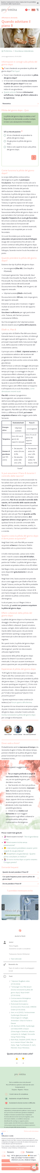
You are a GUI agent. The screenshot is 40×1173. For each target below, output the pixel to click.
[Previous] (3, 907)
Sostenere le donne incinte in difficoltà (22, 1103)
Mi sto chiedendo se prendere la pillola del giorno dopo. (19, 136)
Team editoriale (16, 959)
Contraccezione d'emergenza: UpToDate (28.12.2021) (21, 1000)
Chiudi (38, 3)
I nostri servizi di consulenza (18, 1094)
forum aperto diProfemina (22, 702)
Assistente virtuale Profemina (19, 1099)
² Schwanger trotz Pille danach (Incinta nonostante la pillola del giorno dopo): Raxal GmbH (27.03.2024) (22, 991)
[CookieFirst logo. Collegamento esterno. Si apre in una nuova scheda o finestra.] (2, 1134)
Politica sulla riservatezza (31, 1131)
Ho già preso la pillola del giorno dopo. (19, 142)
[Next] (36, 907)
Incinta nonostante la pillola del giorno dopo (18, 715)
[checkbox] (4, 1152)
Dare (33, 10)
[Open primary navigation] (37, 9)
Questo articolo (10, 92)
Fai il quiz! (16, 71)
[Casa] (9, 10)
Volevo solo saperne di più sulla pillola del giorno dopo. (21, 148)
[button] (5, 1131)
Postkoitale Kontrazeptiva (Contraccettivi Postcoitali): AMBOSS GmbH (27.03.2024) (23, 1007)
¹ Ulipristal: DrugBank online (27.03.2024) (20, 983)
